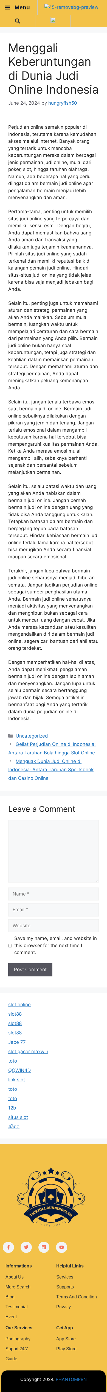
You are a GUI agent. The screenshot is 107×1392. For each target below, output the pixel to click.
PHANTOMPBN (71, 1379)
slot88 (15, 1014)
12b (12, 1108)
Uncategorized (32, 736)
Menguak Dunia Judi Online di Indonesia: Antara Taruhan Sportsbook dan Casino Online (51, 770)
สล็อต (13, 1126)
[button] (7, 7)
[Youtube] (61, 1247)
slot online (19, 1004)
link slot (16, 1079)
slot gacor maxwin (28, 1051)
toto (12, 1061)
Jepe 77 (17, 1042)
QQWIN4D (19, 1070)
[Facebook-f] (8, 1247)
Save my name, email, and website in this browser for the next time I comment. (55, 945)
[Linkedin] (44, 1247)
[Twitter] (26, 1247)
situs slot (18, 1117)
